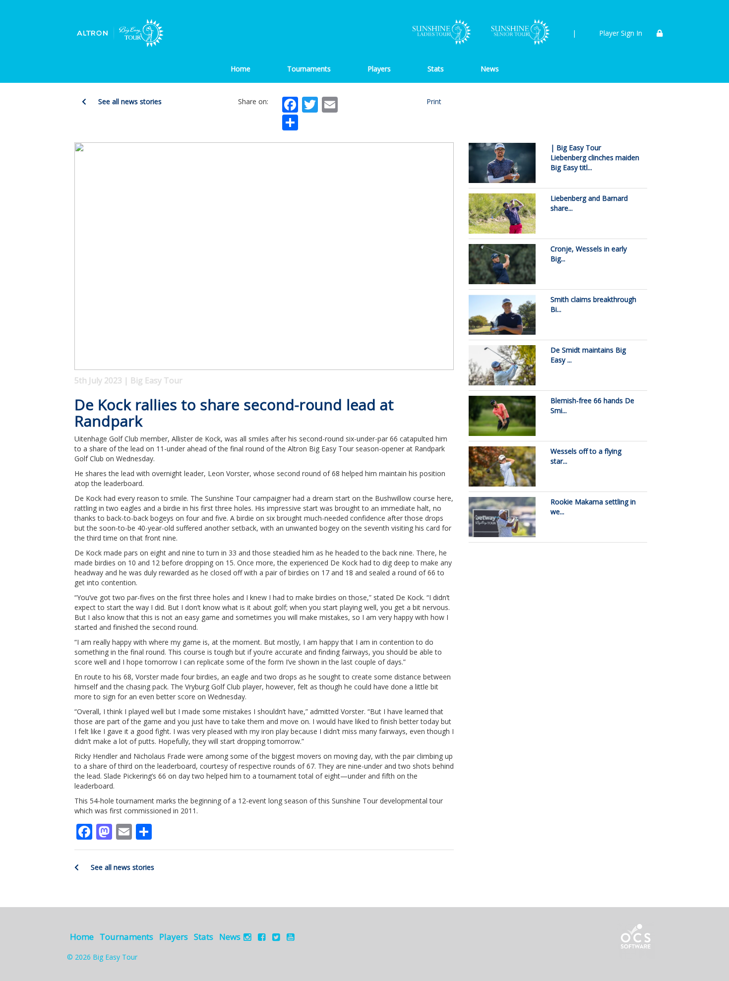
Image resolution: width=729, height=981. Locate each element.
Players (379, 68)
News (490, 68)
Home (240, 68)
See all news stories (129, 101)
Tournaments (309, 68)
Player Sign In (620, 33)
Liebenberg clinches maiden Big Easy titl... (594, 157)
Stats (435, 68)
